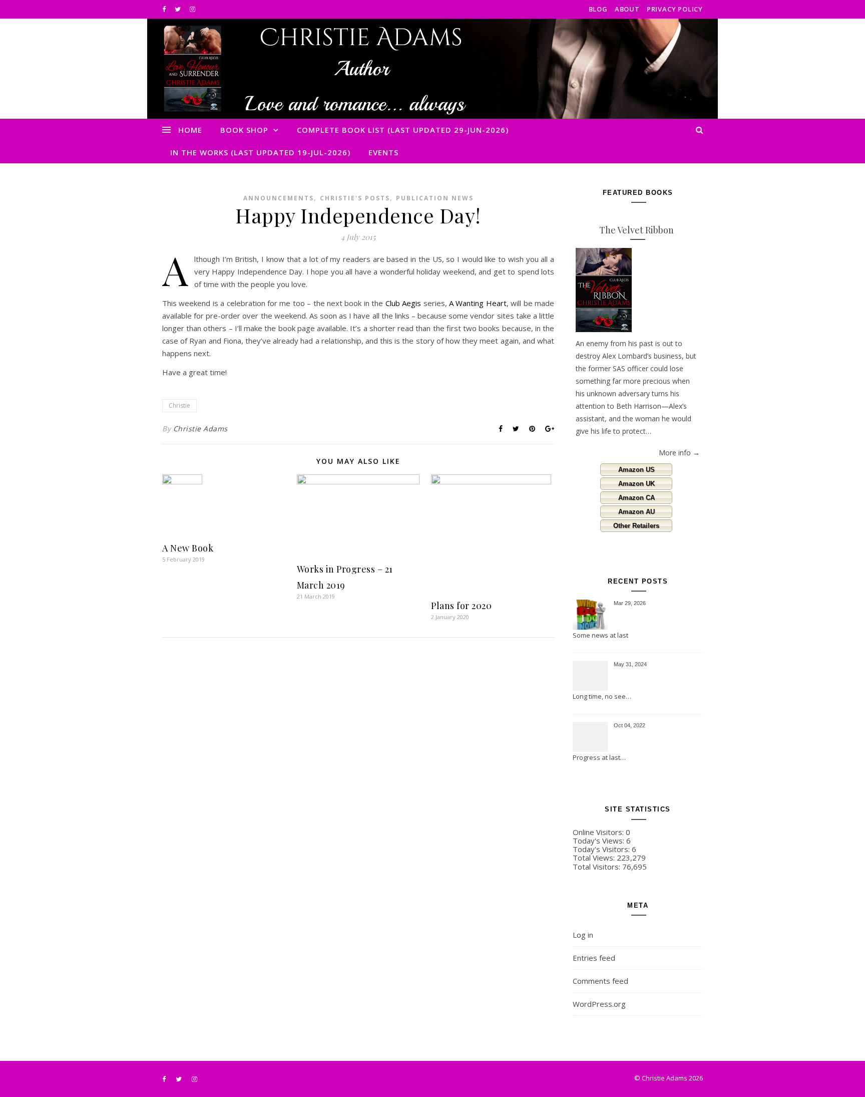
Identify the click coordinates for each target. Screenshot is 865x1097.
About (627, 9)
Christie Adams (200, 428)
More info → (679, 452)
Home (190, 130)
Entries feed (594, 958)
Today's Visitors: (602, 849)
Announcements (278, 198)
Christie (179, 405)
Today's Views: (599, 841)
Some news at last (600, 635)
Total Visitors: (597, 867)
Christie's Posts (355, 198)
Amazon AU (636, 511)
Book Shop (244, 130)
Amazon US (636, 469)
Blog (598, 9)
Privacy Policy (675, 9)
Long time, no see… (602, 696)
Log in (583, 935)
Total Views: (595, 858)
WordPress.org (599, 1004)
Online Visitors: (599, 832)
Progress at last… (599, 757)
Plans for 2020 (461, 606)
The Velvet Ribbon (636, 230)
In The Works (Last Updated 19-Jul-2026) (260, 152)
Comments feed (600, 981)
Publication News (435, 198)
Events (383, 152)
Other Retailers (636, 525)
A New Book (187, 548)
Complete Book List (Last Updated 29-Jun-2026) (403, 130)
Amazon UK (636, 483)
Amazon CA (636, 497)
